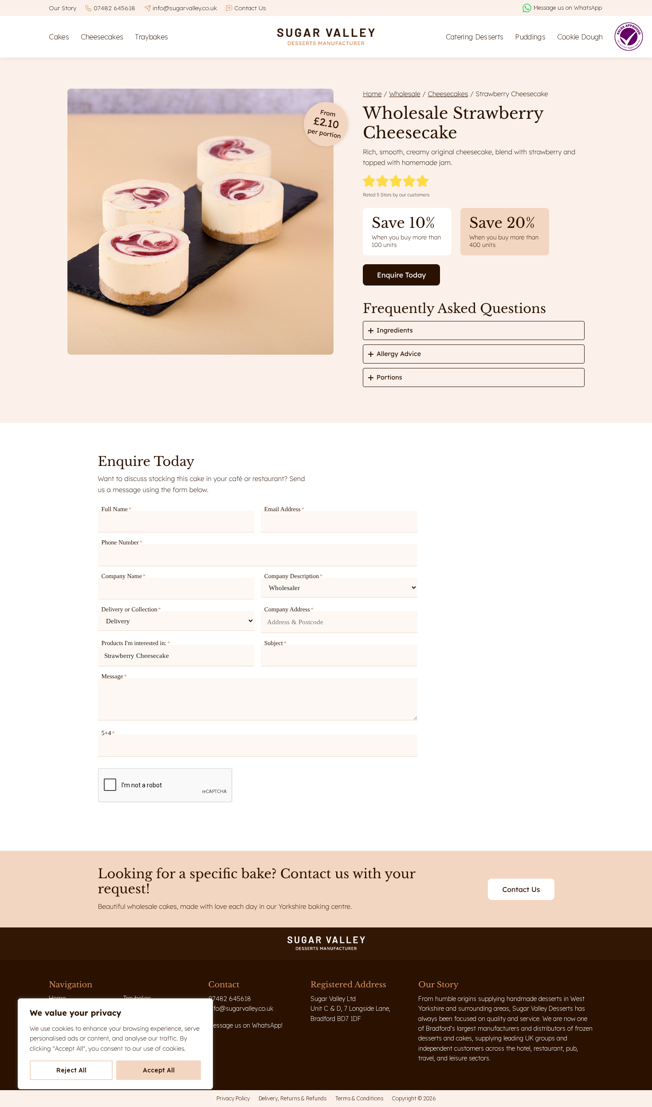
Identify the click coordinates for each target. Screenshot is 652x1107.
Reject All (71, 1070)
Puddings (530, 36)
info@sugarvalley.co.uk (185, 8)
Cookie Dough (580, 36)
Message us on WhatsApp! (245, 1025)
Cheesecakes (102, 36)
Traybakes (151, 36)
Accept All (159, 1070)
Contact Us (250, 8)
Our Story (62, 8)
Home (372, 94)
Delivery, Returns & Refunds (292, 1098)
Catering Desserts (475, 36)
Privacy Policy (233, 1098)
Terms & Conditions (359, 1098)
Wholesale (404, 94)
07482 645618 (114, 8)
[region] (115, 1043)
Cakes (59, 36)
